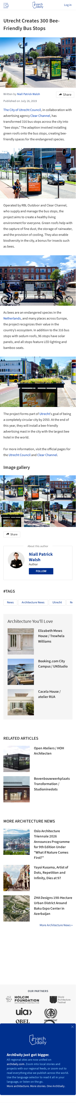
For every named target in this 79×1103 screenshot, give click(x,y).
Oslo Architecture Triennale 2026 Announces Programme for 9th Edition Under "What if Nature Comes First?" (52, 844)
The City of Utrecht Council (22, 110)
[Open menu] (5, 5)
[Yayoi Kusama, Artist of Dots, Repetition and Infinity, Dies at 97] (16, 878)
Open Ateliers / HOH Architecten (49, 751)
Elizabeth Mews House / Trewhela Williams (51, 636)
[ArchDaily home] (37, 5)
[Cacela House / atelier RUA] (21, 702)
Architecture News (33, 602)
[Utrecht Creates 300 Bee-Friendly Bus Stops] (37, 488)
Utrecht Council (20, 455)
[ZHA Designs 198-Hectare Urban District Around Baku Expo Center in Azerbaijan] (16, 908)
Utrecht (44, 414)
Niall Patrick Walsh (41, 557)
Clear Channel (40, 115)
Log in (68, 5)
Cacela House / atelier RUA (49, 694)
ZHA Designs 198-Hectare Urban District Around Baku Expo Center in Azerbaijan (53, 906)
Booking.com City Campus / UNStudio (53, 664)
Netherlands (12, 318)
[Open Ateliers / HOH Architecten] (16, 759)
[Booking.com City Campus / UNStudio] (21, 672)
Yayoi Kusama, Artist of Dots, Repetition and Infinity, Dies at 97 (51, 873)
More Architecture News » (56, 925)
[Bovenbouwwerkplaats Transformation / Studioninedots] (16, 789)
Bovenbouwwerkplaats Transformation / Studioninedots (52, 784)
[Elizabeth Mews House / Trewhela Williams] (21, 641)
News (10, 602)
